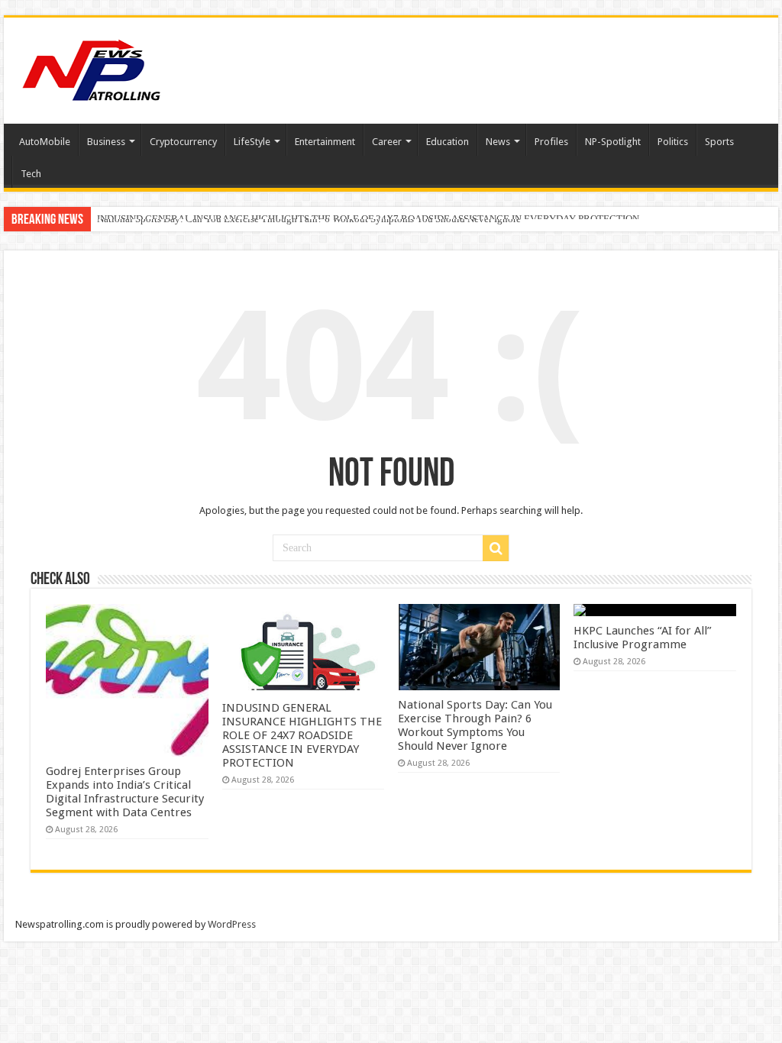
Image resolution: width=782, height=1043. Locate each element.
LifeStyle (252, 141)
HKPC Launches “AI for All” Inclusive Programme (643, 637)
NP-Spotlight (613, 141)
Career (387, 141)
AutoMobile (44, 141)
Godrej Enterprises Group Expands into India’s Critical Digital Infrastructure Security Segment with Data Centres (125, 791)
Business (106, 141)
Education (447, 141)
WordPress (232, 924)
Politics (673, 141)
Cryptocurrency (183, 141)
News (498, 141)
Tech (31, 173)
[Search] (496, 548)
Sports (719, 141)
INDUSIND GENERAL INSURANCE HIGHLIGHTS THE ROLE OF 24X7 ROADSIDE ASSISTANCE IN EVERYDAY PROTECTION (302, 735)
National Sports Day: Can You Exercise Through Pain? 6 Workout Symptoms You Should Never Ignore (309, 218)
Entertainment (325, 141)
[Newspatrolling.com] (91, 68)
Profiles (551, 141)
